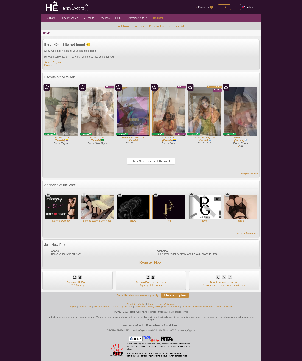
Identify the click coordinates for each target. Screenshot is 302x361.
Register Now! (151, 262)
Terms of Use (85, 306)
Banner (151, 304)
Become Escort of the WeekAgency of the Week (150, 284)
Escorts (89, 18)
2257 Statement (101, 306)
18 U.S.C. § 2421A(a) (122, 306)
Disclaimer (139, 306)
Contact (142, 304)
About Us (131, 304)
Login (224, 7)
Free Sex (139, 26)
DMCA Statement (170, 306)
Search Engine (52, 62)
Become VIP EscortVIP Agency (77, 284)
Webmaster (169, 304)
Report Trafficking (223, 306)
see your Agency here (247, 233)
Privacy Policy (153, 306)
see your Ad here (249, 173)
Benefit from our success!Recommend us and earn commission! (224, 284)
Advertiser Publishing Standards (197, 306)
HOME (52, 18)
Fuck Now (123, 26)
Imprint (73, 306)
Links (159, 304)
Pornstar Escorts (159, 26)
